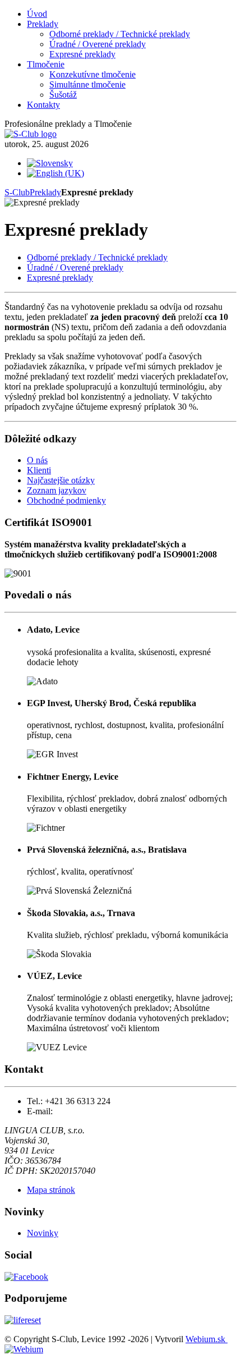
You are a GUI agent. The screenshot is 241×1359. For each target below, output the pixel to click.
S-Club (17, 192)
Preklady (45, 192)
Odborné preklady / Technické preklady (97, 257)
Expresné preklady (60, 277)
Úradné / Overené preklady (75, 267)
